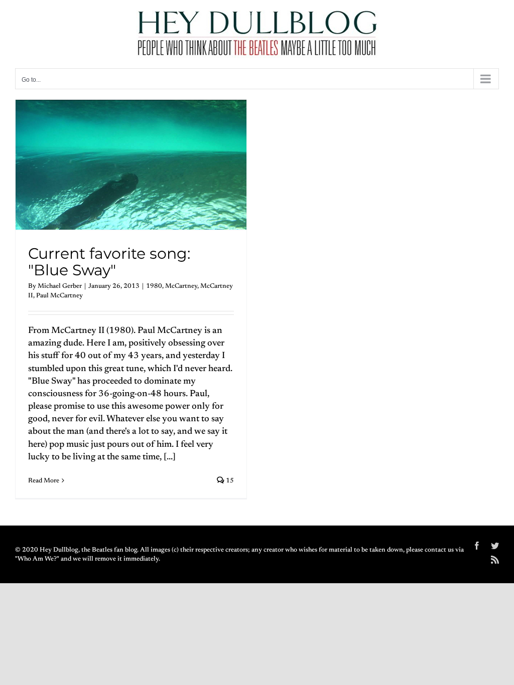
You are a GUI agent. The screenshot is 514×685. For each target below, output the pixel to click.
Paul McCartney (59, 295)
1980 (154, 286)
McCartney (181, 286)
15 (229, 480)
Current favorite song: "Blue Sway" (109, 262)
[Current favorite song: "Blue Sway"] (131, 165)
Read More (43, 480)
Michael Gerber (60, 286)
